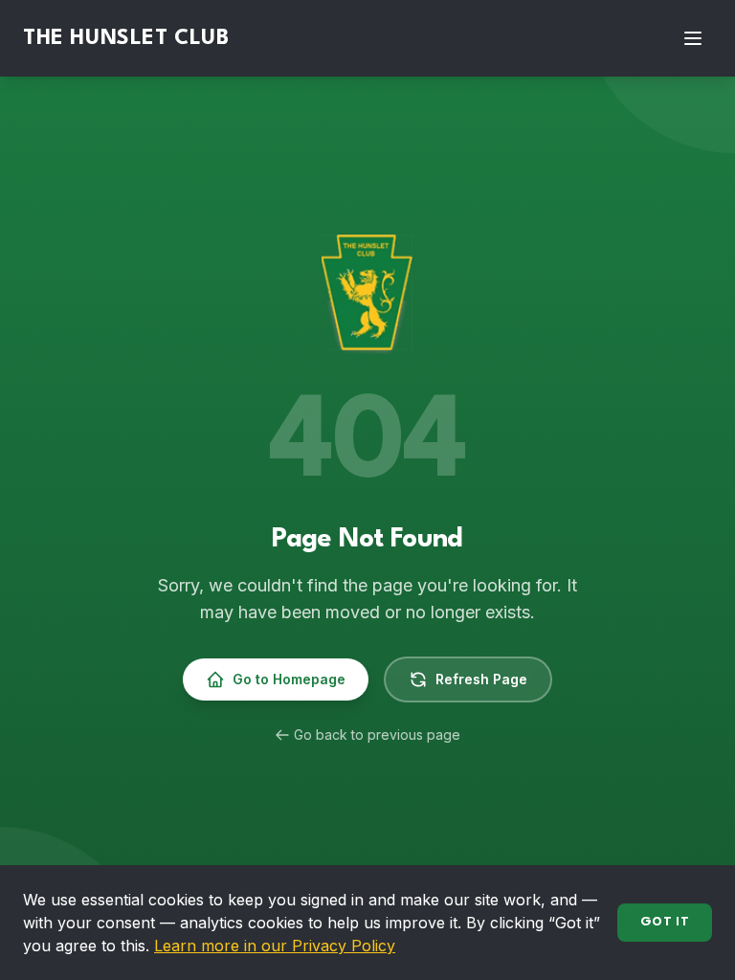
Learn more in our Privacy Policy (274, 945)
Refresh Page (481, 679)
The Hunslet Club (126, 38)
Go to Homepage (289, 679)
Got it (664, 922)
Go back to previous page (377, 734)
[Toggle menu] (693, 38)
